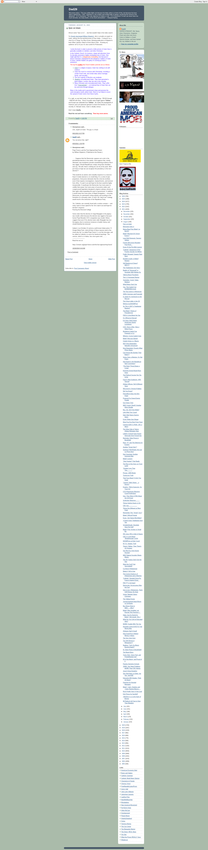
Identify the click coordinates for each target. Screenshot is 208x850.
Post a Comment (73, 252)
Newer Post (69, 259)
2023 (123, 204)
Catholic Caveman (127, 775)
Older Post (111, 259)
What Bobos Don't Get (130, 284)
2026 (123, 196)
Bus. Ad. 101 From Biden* (131, 410)
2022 (123, 206)
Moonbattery (125, 802)
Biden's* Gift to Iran (129, 571)
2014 (123, 740)
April (125, 714)
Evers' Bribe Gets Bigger (130, 419)
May (125, 711)
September (127, 219)
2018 (123, 730)
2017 (123, 733)
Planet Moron (125, 816)
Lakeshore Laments (127, 794)
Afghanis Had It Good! (130, 631)
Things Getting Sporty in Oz (132, 503)
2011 (123, 748)
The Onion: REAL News (128, 832)
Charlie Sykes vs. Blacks (131, 341)
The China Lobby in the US (131, 301)
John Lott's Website (127, 792)
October (126, 216)
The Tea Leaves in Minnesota (132, 291)
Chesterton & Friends (128, 781)
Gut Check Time (128, 403)
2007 (123, 758)
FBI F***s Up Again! (129, 583)
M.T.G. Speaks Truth (129, 543)
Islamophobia (82, 85)
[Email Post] (111, 118)
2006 (123, 761)
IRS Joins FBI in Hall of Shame (133, 534)
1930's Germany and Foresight (132, 294)
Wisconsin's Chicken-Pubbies (132, 388)
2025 (123, 199)
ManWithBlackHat (126, 800)
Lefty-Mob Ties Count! (130, 412)
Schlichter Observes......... (131, 500)
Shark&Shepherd (126, 818)
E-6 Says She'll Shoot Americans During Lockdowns (130, 322)
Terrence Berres (126, 824)
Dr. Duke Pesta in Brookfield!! (132, 650)
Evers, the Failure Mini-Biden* (132, 518)
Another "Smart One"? (130, 447)
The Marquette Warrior (128, 829)
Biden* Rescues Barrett (130, 338)
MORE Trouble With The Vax (132, 624)
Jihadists (77, 79)
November (126, 214)
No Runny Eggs (126, 808)
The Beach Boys (128, 652)
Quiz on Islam (127, 224)
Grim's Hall (124, 789)
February (126, 719)
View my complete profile (129, 44)
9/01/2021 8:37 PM (78, 133)
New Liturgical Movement (129, 805)
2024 (123, 201)
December (126, 211)
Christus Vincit (125, 783)
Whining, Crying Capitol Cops (132, 336)
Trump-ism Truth (128, 475)
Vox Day (124, 834)
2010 (123, 751)
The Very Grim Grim (129, 638)
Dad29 (73, 9)
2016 (123, 735)
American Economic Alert (129, 770)
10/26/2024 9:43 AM (78, 248)
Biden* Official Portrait (130, 515)
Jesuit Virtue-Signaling (130, 671)
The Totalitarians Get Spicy (131, 268)
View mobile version (90, 262)
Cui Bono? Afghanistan (130, 569)
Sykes (123, 821)
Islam (76, 68)
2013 (123, 743)
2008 (123, 756)
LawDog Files (125, 797)
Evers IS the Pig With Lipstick (132, 247)
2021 (123, 209)
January (126, 722)
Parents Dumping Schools (131, 664)
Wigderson (124, 840)
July (124, 706)
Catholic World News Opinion (130, 778)
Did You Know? (127, 391)
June (125, 709)
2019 (123, 728)
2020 (123, 725)
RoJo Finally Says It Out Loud (132, 691)
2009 (123, 753)
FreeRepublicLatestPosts (129, 786)
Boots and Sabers (126, 773)
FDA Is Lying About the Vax (131, 315)
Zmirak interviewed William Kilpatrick (82, 36)
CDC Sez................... (130, 506)
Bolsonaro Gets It (128, 226)
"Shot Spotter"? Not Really (131, 461)
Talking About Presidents (131, 275)
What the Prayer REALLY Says (131, 837)
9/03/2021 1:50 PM (78, 143)
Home (90, 259)
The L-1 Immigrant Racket (131, 277)
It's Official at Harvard (130, 318)
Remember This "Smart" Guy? (132, 513)
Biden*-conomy (127, 459)
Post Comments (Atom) (81, 268)
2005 (123, 764)
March (125, 716)
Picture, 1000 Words (129, 473)
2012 (123, 746)
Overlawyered (125, 813)
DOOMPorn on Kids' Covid (131, 541)
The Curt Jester (126, 826)
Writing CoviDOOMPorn (130, 304)
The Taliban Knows (129, 599)
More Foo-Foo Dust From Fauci (133, 422)
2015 (123, 738)
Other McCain (125, 810)
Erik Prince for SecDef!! (130, 694)
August (125, 222)
